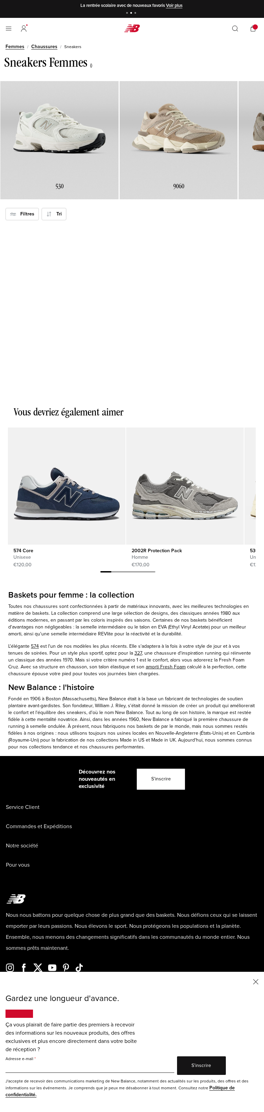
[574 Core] (66, 486)
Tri (57, 214)
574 (35, 646)
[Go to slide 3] (136, 13)
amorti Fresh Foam (166, 667)
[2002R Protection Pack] (184, 486)
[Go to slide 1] (128, 13)
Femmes (15, 46)
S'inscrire (161, 779)
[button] (23, 28)
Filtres (25, 214)
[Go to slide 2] (132, 13)
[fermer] (255, 981)
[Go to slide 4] (138, 573)
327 (138, 653)
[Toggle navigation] (8, 28)
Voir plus (174, 5)
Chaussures (44, 46)
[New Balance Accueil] (132, 28)
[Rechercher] (235, 28)
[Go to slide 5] (149, 573)
